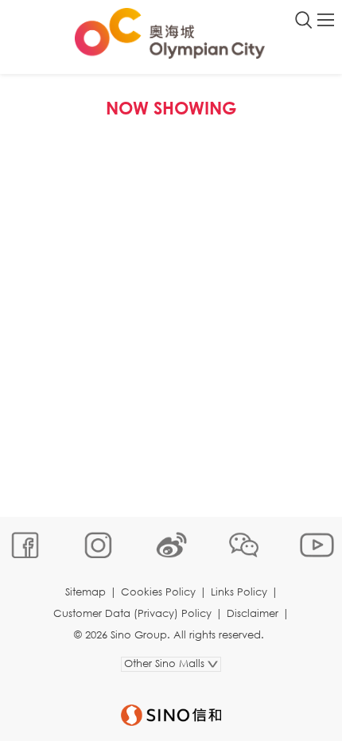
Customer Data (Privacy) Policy (132, 613)
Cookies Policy (158, 592)
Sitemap (85, 592)
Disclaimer (252, 613)
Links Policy (239, 592)
